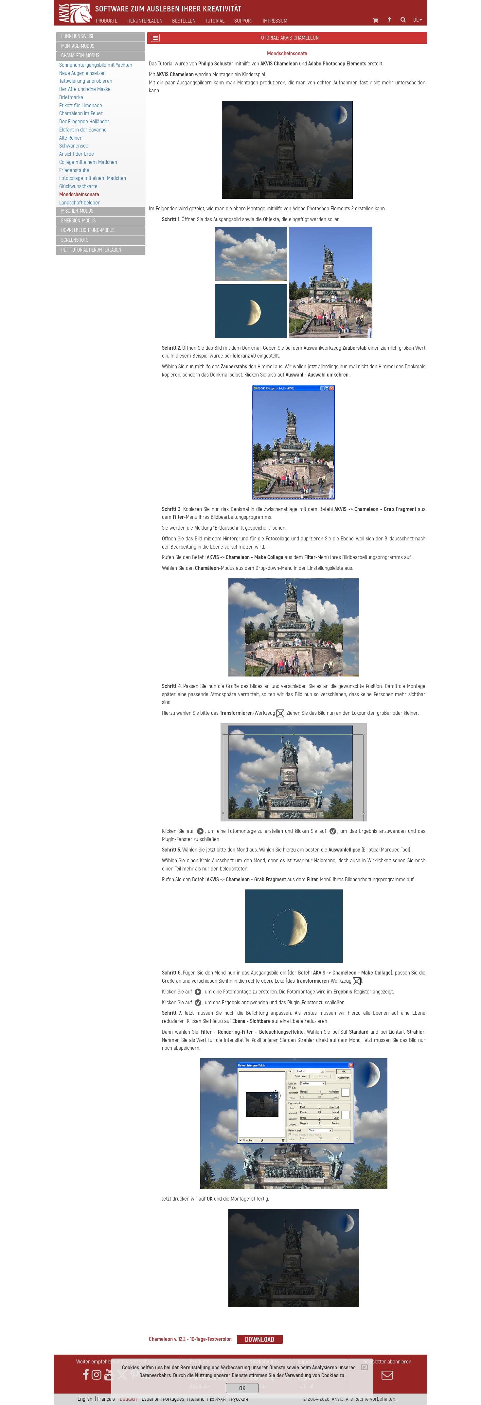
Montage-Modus (77, 46)
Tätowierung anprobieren (85, 81)
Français (106, 1399)
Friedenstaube (74, 170)
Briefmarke (71, 97)
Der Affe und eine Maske (85, 89)
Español (150, 1399)
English (85, 1399)
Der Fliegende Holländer (84, 121)
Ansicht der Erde (76, 153)
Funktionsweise (77, 36)
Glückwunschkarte (78, 186)
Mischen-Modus (77, 211)
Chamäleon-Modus (80, 55)
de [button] (416, 20)
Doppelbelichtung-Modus (88, 230)
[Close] (364, 1367)
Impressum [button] (275, 21)
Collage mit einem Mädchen (88, 162)
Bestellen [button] (183, 21)
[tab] (100, 37)
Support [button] (243, 21)
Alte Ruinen (70, 137)
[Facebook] (85, 1375)
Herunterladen (144, 21)
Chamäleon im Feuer (81, 113)
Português (173, 1399)
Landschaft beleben (79, 202)
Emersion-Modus (78, 221)
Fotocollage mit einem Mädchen (92, 178)
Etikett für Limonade (80, 105)
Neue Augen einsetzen (82, 73)
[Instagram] (96, 1375)
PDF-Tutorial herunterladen (91, 250)
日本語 (217, 1399)
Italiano (197, 1399)
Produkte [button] (106, 21)
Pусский (239, 1399)
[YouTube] (109, 1375)
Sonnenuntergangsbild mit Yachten (95, 64)
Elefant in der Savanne (83, 129)
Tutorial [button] (214, 21)
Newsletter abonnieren (387, 1361)
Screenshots (74, 240)
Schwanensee (73, 145)
